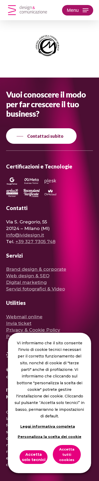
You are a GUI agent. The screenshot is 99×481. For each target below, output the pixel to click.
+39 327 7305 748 (35, 241)
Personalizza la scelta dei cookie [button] (49, 436)
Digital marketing (26, 282)
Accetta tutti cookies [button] (66, 454)
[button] (77, 10)
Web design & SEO (27, 275)
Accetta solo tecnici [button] (33, 457)
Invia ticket (18, 323)
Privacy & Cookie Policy (33, 329)
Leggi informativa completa (47, 426)
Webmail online (24, 316)
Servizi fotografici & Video (35, 288)
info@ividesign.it (25, 235)
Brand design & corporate (36, 269)
